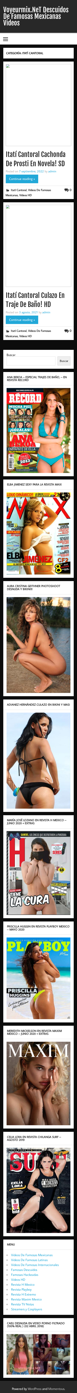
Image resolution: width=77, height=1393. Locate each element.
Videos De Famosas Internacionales (35, 1265)
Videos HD (25, 195)
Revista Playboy (21, 1289)
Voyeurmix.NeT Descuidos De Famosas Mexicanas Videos (36, 16)
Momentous (56, 1389)
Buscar (11, 355)
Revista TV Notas (22, 1304)
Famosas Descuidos (24, 1270)
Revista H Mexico (22, 1284)
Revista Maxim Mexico (26, 1299)
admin (52, 171)
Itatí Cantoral (19, 190)
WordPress (34, 1389)
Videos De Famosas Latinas (29, 1260)
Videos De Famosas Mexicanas (32, 1255)
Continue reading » (22, 179)
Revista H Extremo (23, 1294)
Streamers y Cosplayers (26, 1309)
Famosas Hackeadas (24, 1275)
